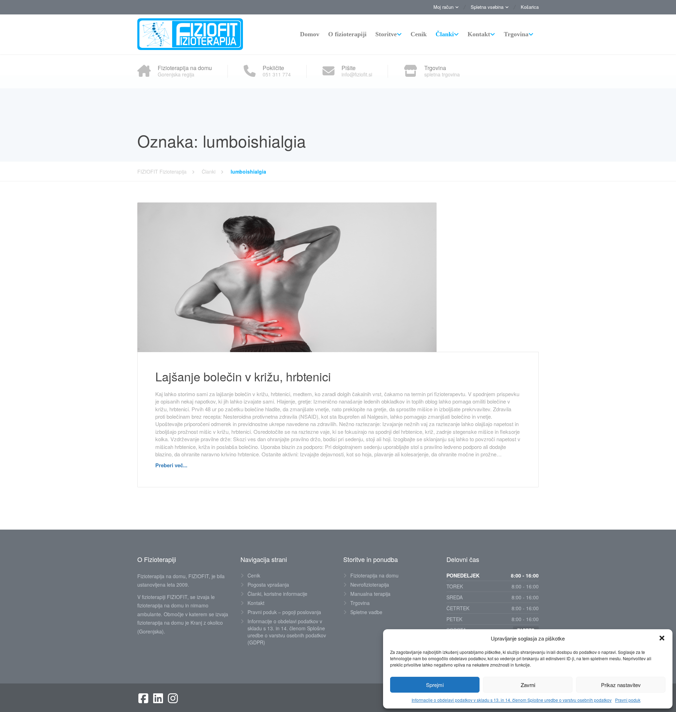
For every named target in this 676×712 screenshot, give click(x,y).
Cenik (419, 34)
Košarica (530, 7)
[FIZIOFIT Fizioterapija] (190, 34)
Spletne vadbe (366, 612)
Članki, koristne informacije (277, 593)
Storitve (386, 34)
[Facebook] (143, 698)
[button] (661, 638)
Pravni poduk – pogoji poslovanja (284, 612)
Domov (309, 34)
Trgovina (516, 34)
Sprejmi (435, 684)
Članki (445, 34)
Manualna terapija (370, 593)
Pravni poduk (627, 700)
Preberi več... (171, 465)
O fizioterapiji (347, 34)
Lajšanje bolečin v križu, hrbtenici (243, 376)
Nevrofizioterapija (369, 584)
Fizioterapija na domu (374, 575)
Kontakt (479, 34)
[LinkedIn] (158, 698)
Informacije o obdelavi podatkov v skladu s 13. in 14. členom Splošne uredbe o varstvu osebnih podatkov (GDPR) (287, 632)
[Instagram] (173, 698)
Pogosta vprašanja (268, 584)
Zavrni (528, 684)
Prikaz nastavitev (621, 684)
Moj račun (443, 7)
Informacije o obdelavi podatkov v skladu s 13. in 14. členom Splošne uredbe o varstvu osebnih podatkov (512, 700)
